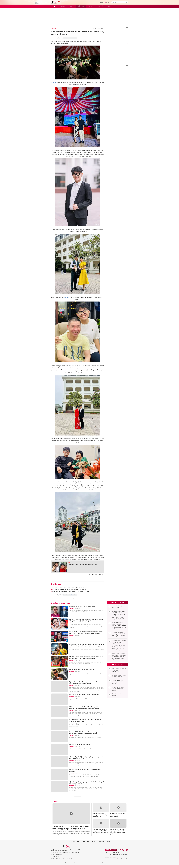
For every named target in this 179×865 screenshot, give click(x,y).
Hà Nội (106, 852)
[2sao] (54, 6)
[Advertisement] (89, 17)
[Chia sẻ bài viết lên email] (58, 38)
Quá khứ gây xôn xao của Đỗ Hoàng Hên (82, 669)
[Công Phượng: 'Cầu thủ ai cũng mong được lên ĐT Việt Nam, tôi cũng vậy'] (59, 724)
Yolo (69, 562)
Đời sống (81, 6)
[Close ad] (127, 27)
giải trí (118, 682)
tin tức (120, 668)
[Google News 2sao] (69, 38)
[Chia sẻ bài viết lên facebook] (52, 38)
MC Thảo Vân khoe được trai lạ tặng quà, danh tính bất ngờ (69, 589)
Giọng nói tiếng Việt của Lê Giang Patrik (82, 606)
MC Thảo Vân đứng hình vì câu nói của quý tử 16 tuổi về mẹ (69, 587)
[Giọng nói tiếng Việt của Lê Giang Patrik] (59, 611)
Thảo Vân (65, 598)
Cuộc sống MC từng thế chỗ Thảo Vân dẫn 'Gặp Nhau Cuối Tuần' (70, 591)
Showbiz (62, 6)
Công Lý (65, 297)
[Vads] (127, 43)
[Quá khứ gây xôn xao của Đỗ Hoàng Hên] (59, 674)
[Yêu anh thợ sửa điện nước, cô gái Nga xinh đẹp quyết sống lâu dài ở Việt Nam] (59, 761)
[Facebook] (119, 850)
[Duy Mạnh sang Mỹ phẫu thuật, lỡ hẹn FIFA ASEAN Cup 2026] (59, 774)
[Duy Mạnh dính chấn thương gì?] (59, 749)
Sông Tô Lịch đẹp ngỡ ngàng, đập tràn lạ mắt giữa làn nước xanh (101, 815)
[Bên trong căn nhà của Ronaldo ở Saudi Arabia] (59, 699)
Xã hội (91, 6)
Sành (109, 6)
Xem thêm (77, 795)
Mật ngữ (100, 6)
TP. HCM (107, 857)
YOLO (58, 598)
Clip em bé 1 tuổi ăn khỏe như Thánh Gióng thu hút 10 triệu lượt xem (118, 815)
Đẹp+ (71, 6)
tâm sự (119, 688)
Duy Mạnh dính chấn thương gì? (79, 744)
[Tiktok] (127, 850)
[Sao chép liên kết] (60, 38)
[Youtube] (123, 850)
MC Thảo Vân (54, 82)
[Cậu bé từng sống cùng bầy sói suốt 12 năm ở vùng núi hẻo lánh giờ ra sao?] (59, 786)
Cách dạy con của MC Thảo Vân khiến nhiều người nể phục (82, 564)
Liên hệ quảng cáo (111, 849)
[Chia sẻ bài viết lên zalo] (55, 38)
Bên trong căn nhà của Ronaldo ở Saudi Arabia (84, 694)
